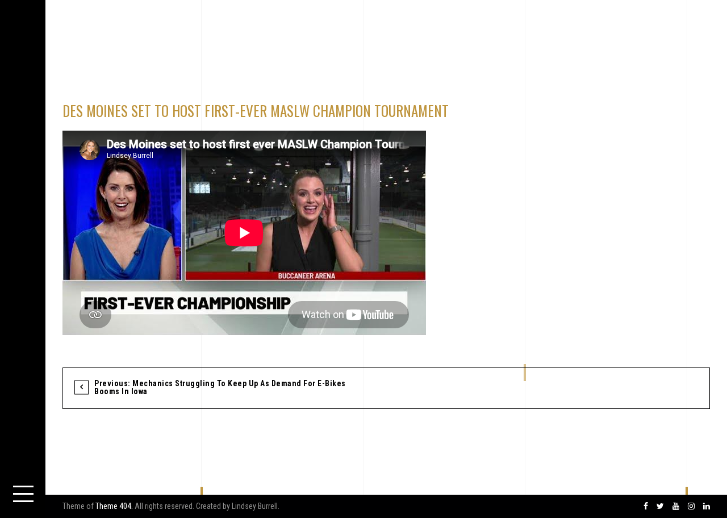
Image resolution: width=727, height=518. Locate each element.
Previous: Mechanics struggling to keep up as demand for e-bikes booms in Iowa (220, 387)
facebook (646, 506)
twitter (660, 506)
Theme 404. (114, 506)
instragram (691, 506)
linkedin (706, 506)
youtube (675, 506)
